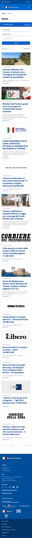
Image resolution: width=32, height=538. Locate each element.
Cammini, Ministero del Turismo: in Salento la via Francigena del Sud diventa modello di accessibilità (14, 73)
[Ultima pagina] (30, 445)
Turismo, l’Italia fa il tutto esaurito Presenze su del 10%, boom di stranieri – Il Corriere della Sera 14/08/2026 (14, 430)
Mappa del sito (5, 532)
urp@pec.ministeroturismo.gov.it (9, 480)
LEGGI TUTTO (6, 83)
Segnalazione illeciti (7, 493)
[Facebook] (3, 487)
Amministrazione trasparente (9, 490)
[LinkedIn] (17, 487)
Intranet (4, 535)
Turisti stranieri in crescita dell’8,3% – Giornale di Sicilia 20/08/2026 (15, 319)
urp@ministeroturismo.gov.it (8, 478)
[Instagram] (10, 487)
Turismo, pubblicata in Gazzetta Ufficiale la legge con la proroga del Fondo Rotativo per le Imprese (14, 215)
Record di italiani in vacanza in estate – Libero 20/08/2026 (15, 350)
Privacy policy (5, 521)
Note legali (4, 524)
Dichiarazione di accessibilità (9, 530)
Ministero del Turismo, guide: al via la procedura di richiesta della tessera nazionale (15, 108)
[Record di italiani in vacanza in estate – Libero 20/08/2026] (16, 336)
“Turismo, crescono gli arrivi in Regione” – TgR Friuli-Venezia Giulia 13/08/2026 (15, 400)
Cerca (16, 43)
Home (3, 13)
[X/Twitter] (6, 487)
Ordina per (27, 48)
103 (24, 445)
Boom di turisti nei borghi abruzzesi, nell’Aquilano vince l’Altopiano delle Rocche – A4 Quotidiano (14, 369)
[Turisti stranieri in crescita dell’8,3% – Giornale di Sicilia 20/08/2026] (16, 306)
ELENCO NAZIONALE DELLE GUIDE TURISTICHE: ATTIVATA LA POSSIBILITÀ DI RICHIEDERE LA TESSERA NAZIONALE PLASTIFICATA (15, 145)
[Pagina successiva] (27, 445)
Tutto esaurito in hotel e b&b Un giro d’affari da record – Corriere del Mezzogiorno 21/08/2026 (15, 252)
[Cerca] (29, 7)
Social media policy (6, 527)
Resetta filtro (27, 25)
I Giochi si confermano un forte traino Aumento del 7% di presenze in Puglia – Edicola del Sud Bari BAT (15, 182)
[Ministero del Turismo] (11, 7)
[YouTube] (13, 487)
